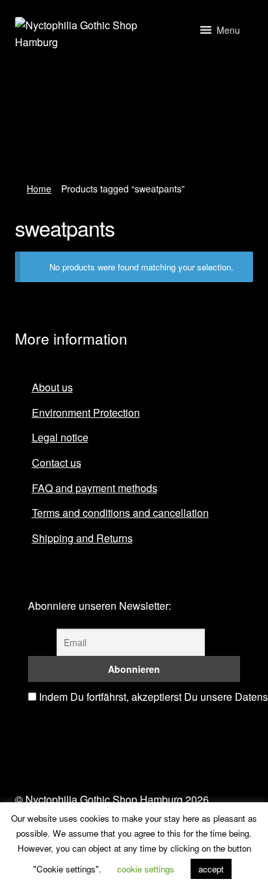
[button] (228, 30)
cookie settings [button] (145, 869)
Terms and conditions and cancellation (120, 512)
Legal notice (60, 437)
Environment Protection (86, 412)
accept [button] (211, 869)
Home (39, 188)
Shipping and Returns (82, 537)
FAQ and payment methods (94, 487)
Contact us (56, 462)
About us (52, 387)
